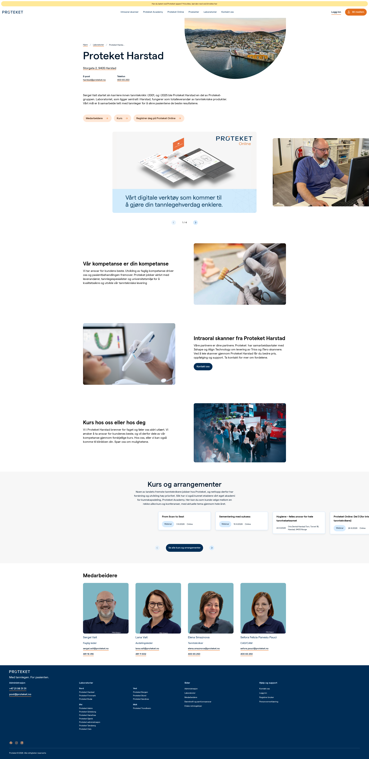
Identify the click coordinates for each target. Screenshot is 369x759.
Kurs (119, 118)
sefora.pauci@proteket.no (254, 648)
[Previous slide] (173, 222)
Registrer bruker (266, 697)
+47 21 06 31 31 (17, 688)
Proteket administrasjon (89, 722)
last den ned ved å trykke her (204, 4)
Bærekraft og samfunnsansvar (197, 701)
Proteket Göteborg (87, 712)
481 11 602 (140, 654)
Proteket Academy (153, 12)
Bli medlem (358, 12)
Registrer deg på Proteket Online (155, 118)
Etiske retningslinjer (193, 706)
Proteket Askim (86, 708)
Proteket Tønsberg (87, 725)
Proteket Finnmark (87, 695)
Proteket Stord (139, 695)
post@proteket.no (20, 694)
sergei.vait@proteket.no (96, 648)
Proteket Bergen (140, 692)
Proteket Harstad (86, 692)
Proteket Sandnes (141, 699)
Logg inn (336, 12)
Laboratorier (210, 12)
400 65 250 (123, 80)
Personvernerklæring (268, 701)
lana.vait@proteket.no (147, 648)
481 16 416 (88, 654)
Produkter (194, 12)
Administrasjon (191, 688)
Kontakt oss (227, 12)
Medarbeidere (94, 118)
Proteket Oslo (85, 729)
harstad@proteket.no (94, 80)
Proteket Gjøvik (86, 718)
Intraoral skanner (130, 12)
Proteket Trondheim (142, 708)
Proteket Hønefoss (87, 715)
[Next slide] (195, 222)
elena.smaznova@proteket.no (204, 648)
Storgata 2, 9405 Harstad (99, 68)
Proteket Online (175, 12)
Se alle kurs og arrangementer (184, 547)
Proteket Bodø (85, 699)
